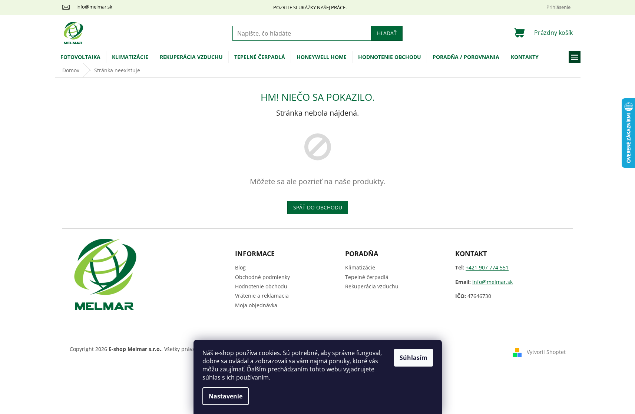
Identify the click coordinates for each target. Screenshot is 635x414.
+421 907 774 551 (487, 267)
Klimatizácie (360, 267)
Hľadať (387, 33)
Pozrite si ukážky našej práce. (310, 7)
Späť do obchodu (317, 207)
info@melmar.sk (492, 281)
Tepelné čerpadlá (366, 277)
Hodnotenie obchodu (261, 286)
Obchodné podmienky (262, 277)
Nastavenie (225, 396)
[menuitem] (80, 57)
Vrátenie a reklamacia (262, 295)
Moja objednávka (256, 305)
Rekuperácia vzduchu (371, 286)
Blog (240, 267)
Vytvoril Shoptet (546, 351)
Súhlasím (413, 358)
